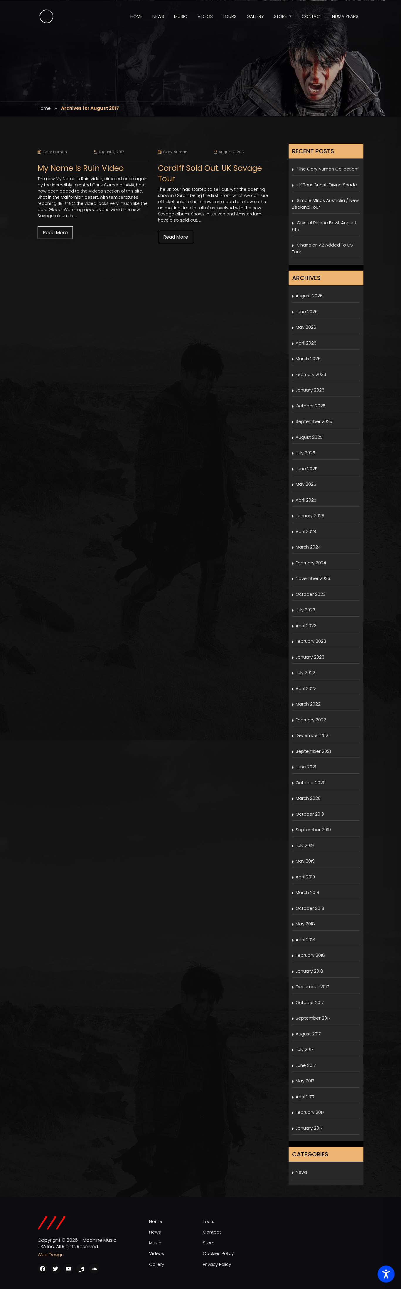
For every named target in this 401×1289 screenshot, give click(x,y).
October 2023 (311, 594)
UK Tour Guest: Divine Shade (327, 185)
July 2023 (305, 610)
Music (181, 16)
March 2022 (308, 704)
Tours (230, 16)
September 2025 (314, 421)
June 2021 (306, 767)
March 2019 (307, 892)
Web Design (51, 1254)
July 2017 (305, 1049)
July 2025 (305, 453)
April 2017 (305, 1097)
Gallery (255, 16)
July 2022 (305, 672)
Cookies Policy (218, 1253)
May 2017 (305, 1081)
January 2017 (309, 1128)
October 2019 (310, 814)
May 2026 (306, 327)
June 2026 (307, 311)
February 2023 (311, 641)
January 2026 (310, 390)
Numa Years (345, 16)
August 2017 (308, 1034)
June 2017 (306, 1065)
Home (136, 16)
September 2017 (313, 1018)
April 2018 (305, 940)
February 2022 (311, 720)
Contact (311, 16)
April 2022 (306, 688)
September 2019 (313, 829)
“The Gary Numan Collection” (328, 169)
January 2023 (310, 657)
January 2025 (310, 515)
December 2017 (312, 986)
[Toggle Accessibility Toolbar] (386, 1274)
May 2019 (305, 861)
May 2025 (306, 484)
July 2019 (305, 845)
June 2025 (307, 468)
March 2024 (308, 547)
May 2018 (305, 924)
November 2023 (313, 578)
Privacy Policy (217, 1264)
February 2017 (310, 1112)
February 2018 (310, 955)
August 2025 (309, 437)
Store (280, 16)
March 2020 (308, 798)
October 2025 (311, 406)
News (158, 16)
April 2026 (306, 343)
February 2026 (311, 374)
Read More (55, 232)
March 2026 (308, 358)
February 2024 (311, 563)
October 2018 (310, 908)
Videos (205, 16)
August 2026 (309, 296)
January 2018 (309, 971)
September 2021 (313, 751)
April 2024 (306, 531)
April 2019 (305, 877)
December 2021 (312, 735)
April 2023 (306, 625)
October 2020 (311, 783)
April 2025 (306, 500)
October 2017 (310, 1002)
